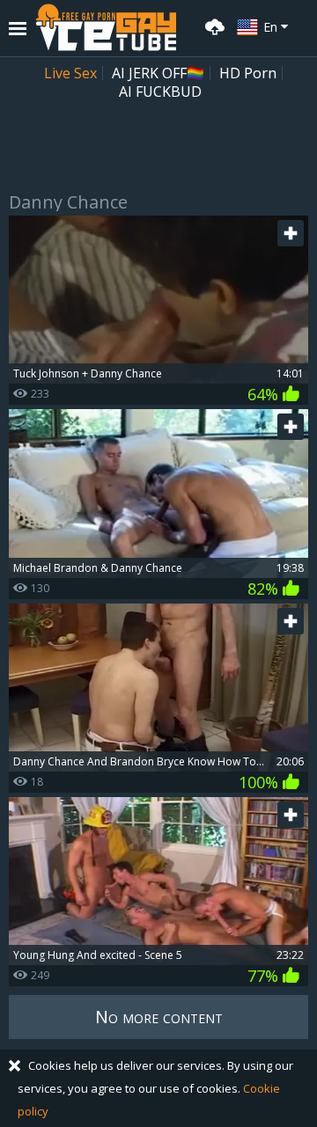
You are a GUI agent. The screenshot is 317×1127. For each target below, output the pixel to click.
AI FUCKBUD (160, 91)
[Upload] (212, 25)
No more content (159, 1016)
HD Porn (247, 73)
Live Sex (70, 73)
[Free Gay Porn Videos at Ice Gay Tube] (105, 27)
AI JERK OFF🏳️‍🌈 (158, 73)
